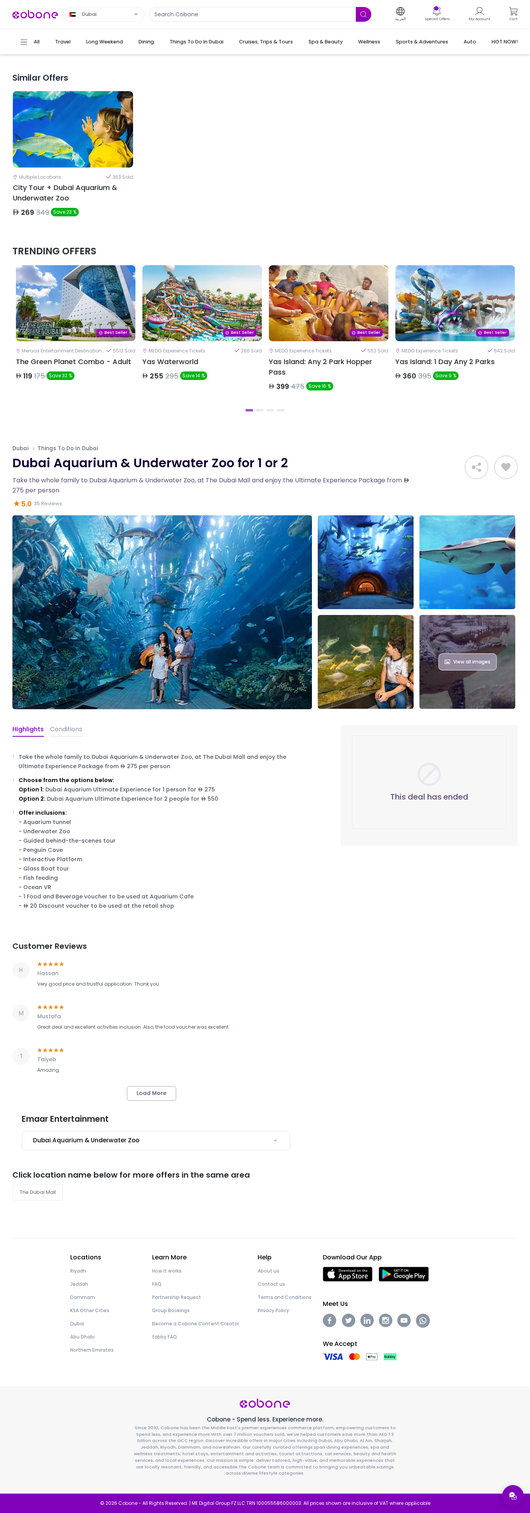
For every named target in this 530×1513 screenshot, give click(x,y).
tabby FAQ (164, 1336)
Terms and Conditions (285, 1297)
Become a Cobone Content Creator (195, 1323)
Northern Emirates (92, 1350)
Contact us (271, 1284)
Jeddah (79, 1284)
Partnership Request (176, 1297)
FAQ (156, 1284)
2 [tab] (259, 410)
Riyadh (78, 1271)
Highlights (28, 729)
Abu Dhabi (82, 1336)
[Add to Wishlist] (506, 467)
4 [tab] (280, 410)
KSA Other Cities (89, 1310)
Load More (151, 1093)
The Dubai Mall (37, 1192)
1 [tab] (249, 410)
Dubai (20, 448)
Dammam (82, 1297)
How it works (167, 1271)
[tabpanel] (75, 334)
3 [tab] (270, 410)
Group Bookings (171, 1310)
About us (268, 1271)
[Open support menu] (513, 1496)
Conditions (66, 729)
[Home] (35, 13)
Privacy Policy (273, 1310)
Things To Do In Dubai (68, 448)
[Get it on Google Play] (404, 1273)
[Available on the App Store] (347, 1273)
